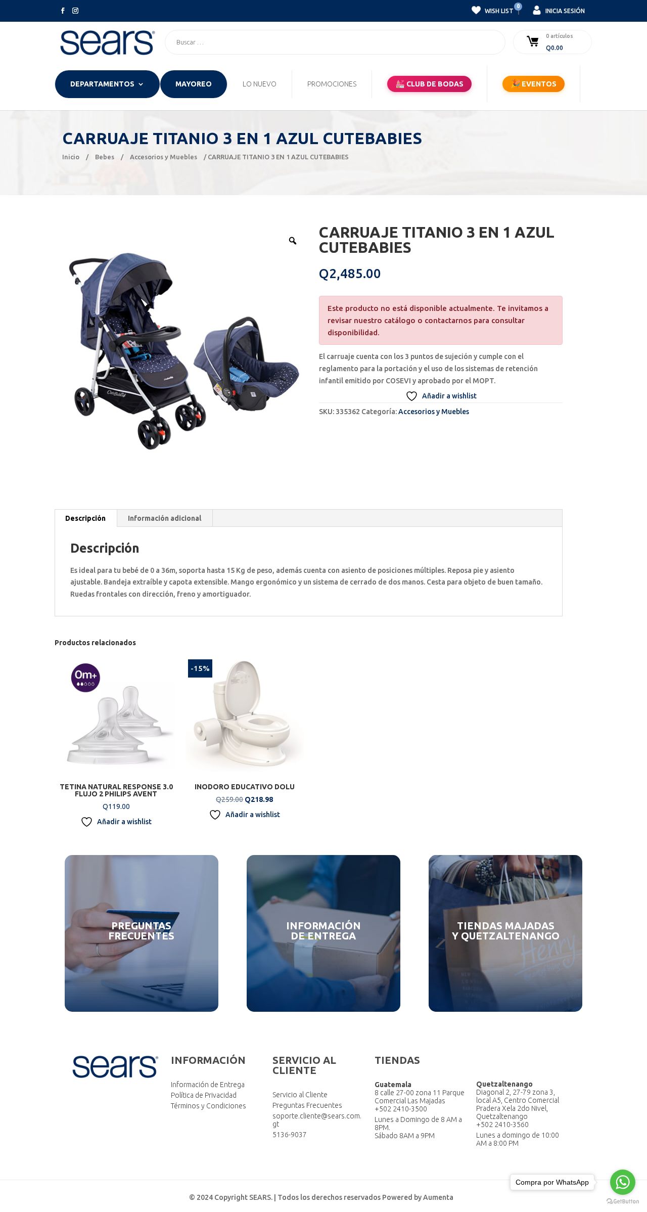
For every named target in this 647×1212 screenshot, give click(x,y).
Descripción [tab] (85, 518)
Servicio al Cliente (300, 1095)
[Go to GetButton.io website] (623, 1201)
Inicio (70, 156)
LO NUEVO (259, 84)
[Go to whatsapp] (622, 1182)
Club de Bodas (429, 83)
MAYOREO (193, 84)
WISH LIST (498, 9)
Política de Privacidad (204, 1095)
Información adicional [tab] (164, 518)
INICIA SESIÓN (564, 11)
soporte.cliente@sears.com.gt (316, 1120)
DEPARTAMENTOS (102, 84)
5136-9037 (289, 1135)
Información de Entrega (208, 1085)
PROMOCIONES (331, 84)
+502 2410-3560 (502, 1124)
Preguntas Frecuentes (307, 1105)
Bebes (104, 156)
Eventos (534, 83)
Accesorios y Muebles (163, 156)
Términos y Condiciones (208, 1106)
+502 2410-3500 (401, 1109)
